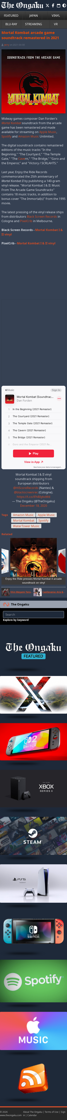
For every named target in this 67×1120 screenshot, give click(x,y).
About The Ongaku (32, 1112)
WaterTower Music (26, 526)
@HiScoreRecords (25, 488)
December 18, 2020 (33, 506)
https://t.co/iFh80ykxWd (33, 497)
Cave (21, 159)
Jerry (6, 44)
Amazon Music (28, 136)
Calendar (32, 1115)
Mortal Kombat (23, 520)
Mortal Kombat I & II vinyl (36, 243)
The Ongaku (20, 604)
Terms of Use (51, 1112)
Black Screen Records (42, 216)
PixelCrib (26, 221)
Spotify (6, 136)
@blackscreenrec (26, 492)
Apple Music (47, 132)
